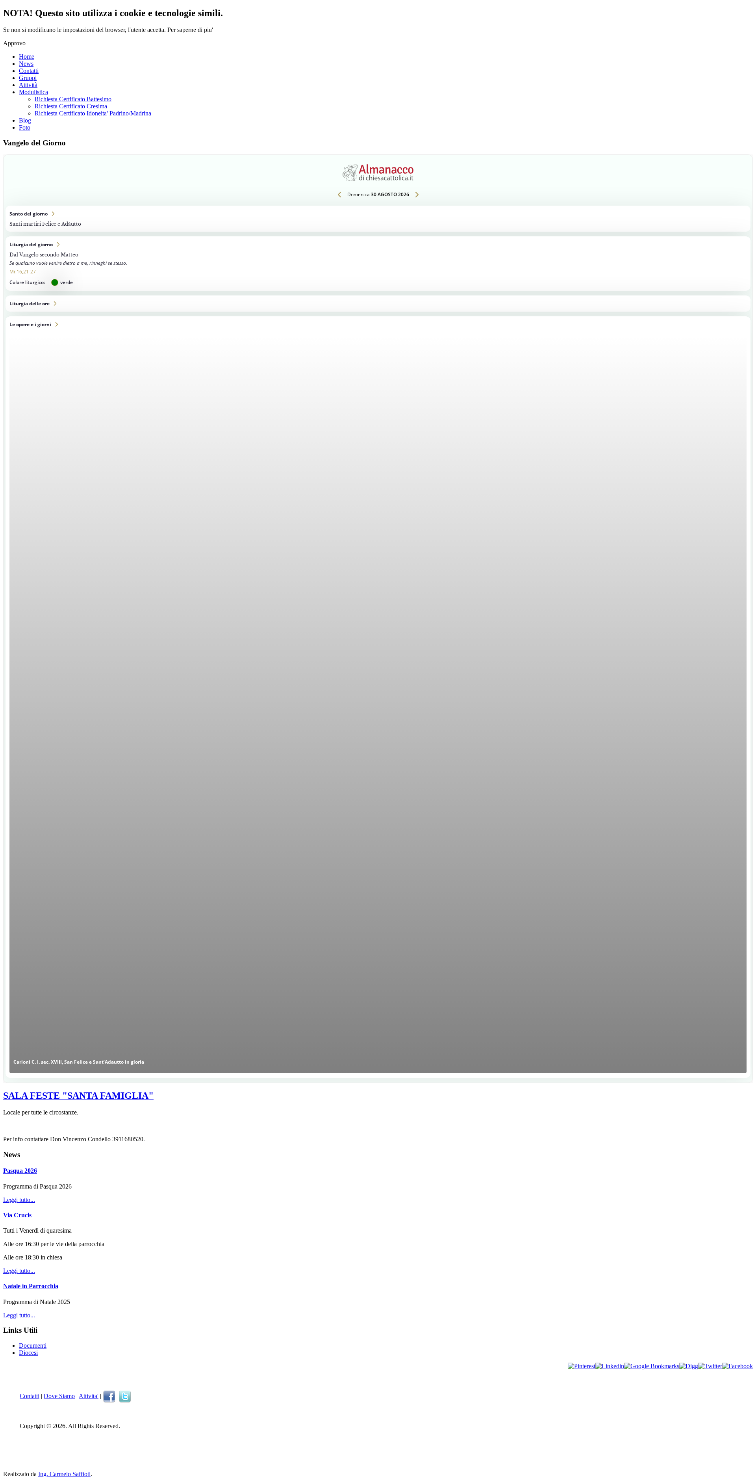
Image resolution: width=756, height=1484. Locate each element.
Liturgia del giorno (378, 263)
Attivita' (88, 1396)
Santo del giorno (378, 219)
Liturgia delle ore (378, 303)
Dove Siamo (59, 1396)
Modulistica (33, 92)
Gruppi (28, 77)
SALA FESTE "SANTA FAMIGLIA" (78, 1095)
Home (26, 56)
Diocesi (28, 1352)
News (26, 63)
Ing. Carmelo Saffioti (64, 1474)
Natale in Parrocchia (30, 1286)
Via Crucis (17, 1215)
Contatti (29, 70)
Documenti (32, 1345)
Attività (28, 85)
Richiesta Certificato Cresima (71, 106)
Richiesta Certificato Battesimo (73, 99)
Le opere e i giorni (378, 697)
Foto (24, 127)
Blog (25, 120)
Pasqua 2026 (20, 1170)
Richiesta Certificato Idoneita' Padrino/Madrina (93, 113)
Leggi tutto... (19, 1199)
